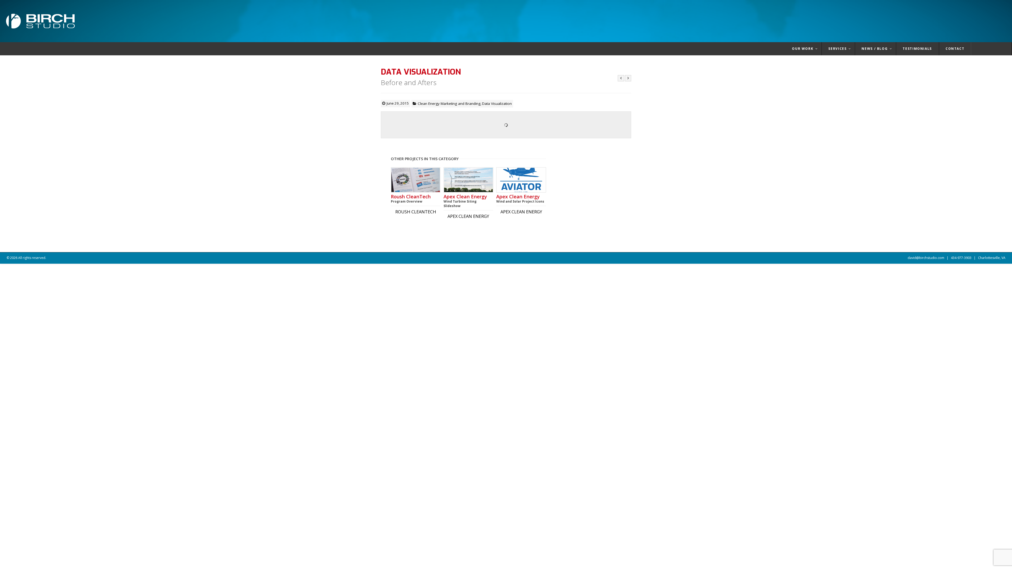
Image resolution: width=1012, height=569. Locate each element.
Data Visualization (497, 103)
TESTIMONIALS (917, 48)
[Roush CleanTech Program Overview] (415, 180)
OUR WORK (802, 48)
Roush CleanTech (411, 199)
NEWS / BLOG (875, 48)
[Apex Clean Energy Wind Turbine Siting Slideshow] (468, 180)
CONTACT (955, 48)
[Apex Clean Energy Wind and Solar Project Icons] (521, 180)
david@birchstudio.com (926, 258)
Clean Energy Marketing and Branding (449, 103)
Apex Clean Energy (465, 201)
